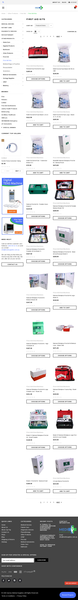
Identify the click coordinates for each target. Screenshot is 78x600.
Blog (64, 2)
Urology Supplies (8, 78)
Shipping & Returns (8, 539)
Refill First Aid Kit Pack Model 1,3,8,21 (37, 114)
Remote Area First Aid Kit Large (35, 69)
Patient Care (7, 27)
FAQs (3, 534)
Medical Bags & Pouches (11, 64)
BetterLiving (5, 112)
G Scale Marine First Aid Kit (61, 481)
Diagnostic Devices (9, 31)
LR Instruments (7, 124)
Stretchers (6, 71)
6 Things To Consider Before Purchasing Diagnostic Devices (48, 527)
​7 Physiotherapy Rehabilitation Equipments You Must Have (47, 537)
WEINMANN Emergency (9, 121)
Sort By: (29, 25)
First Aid (23, 13)
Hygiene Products (9, 46)
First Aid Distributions (9, 105)
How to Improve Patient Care (47, 545)
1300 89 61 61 (12, 246)
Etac (3, 96)
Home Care (6, 42)
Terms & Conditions (8, 596)
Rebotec (4, 99)
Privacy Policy (21, 596)
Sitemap (4, 542)
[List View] (39, 31)
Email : (61, 535)
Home (3, 13)
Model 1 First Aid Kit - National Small (36, 481)
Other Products (13, 13)
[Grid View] (35, 31)
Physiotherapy (7, 35)
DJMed (4, 102)
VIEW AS (29, 31)
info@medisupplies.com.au (11, 250)
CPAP (4, 82)
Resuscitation (7, 67)
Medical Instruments (9, 74)
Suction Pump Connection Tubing (11, 161)
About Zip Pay (6, 530)
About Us (56, 2)
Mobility (6, 85)
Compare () (71, 31)
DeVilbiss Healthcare (9, 115)
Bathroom (6, 49)
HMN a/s (4, 118)
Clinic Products (8, 53)
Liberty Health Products (9, 109)
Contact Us (12, 264)
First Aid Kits (32, 13)
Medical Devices (8, 24)
